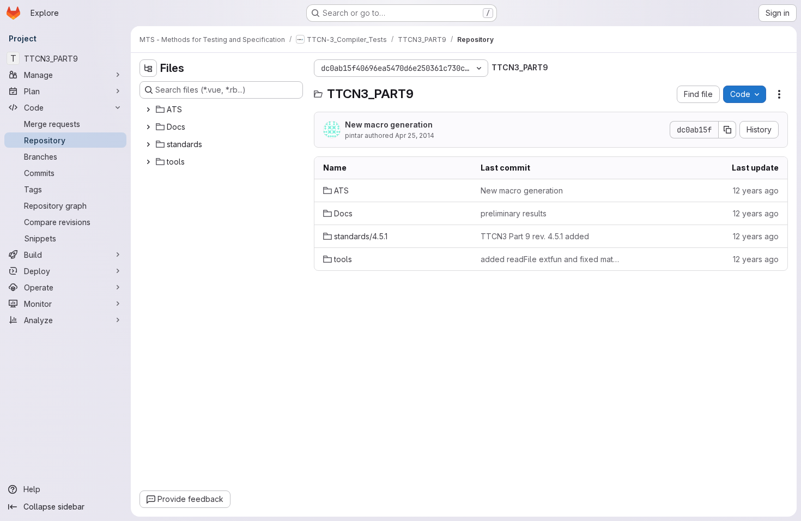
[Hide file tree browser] (148, 68)
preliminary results (514, 213)
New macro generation (389, 124)
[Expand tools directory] (148, 161)
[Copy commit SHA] (727, 129)
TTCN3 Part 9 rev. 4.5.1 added (535, 236)
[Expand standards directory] (148, 144)
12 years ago (756, 190)
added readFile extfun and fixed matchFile (551, 259)
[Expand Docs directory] (148, 127)
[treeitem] (222, 109)
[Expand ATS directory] (148, 109)
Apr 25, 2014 (414, 135)
